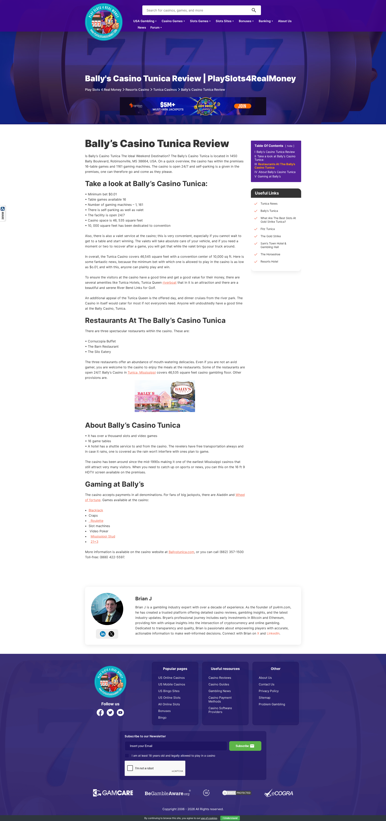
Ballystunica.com (181, 552)
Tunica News (269, 203)
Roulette (96, 521)
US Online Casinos (171, 678)
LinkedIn (273, 633)
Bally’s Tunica (269, 210)
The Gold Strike (271, 236)
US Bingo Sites (169, 691)
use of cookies (209, 818)
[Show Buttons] (3, 207)
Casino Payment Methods (220, 699)
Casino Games (172, 21)
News (142, 27)
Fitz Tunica (268, 229)
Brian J (143, 599)
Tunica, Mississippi (142, 372)
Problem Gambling (272, 704)
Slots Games (199, 21)
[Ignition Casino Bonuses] (193, 99)
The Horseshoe (270, 254)
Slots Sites (223, 21)
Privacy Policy (269, 691)
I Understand (230, 818)
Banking (265, 21)
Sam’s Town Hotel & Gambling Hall (273, 245)
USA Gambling (143, 21)
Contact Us (266, 684)
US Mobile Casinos (171, 684)
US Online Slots (169, 697)
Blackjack (96, 510)
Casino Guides (218, 684)
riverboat (170, 282)
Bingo (162, 717)
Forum (154, 27)
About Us (285, 21)
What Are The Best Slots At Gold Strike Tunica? (278, 219)
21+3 (94, 542)
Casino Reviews (219, 678)
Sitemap (264, 697)
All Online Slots (169, 704)
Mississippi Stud (103, 536)
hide (289, 145)
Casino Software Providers (220, 710)
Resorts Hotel (269, 261)
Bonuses (245, 21)
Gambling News (219, 691)
